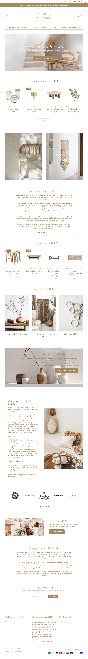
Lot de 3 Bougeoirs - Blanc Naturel (13, 108)
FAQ (19, 649)
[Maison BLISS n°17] (44, 16)
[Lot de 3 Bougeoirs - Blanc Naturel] (13, 95)
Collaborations (74, 27)
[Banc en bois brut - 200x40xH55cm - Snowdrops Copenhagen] (54, 257)
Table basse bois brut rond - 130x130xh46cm (54, 108)
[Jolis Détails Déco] (71, 313)
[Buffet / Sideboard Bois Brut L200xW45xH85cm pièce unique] (74, 257)
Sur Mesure (62, 27)
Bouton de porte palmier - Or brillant (33, 108)
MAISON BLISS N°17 (13, 27)
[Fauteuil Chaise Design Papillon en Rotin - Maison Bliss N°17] (74, 95)
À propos (45, 27)
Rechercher (7, 649)
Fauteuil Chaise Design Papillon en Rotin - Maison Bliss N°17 (74, 109)
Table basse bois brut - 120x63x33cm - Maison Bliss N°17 (33, 271)
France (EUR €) (76, 1)
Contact (14, 649)
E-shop (24, 27)
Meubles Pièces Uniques (16, 334)
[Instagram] (85, 2)
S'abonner (53, 596)
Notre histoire (57, 531)
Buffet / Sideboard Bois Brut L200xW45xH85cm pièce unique (74, 272)
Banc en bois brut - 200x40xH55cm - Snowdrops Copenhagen (54, 272)
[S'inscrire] (82, 622)
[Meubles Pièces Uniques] (17, 313)
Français (66, 1)
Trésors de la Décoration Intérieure (44, 335)
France (77, 649)
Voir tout (44, 121)
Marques (34, 27)
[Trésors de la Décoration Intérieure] (44, 313)
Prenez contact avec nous (67, 370)
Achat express (13, 101)
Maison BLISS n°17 (17, 651)
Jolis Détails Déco (71, 334)
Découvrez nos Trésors (44, 58)
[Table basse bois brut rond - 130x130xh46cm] (54, 95)
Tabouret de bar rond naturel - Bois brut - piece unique (13, 271)
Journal (53, 27)
